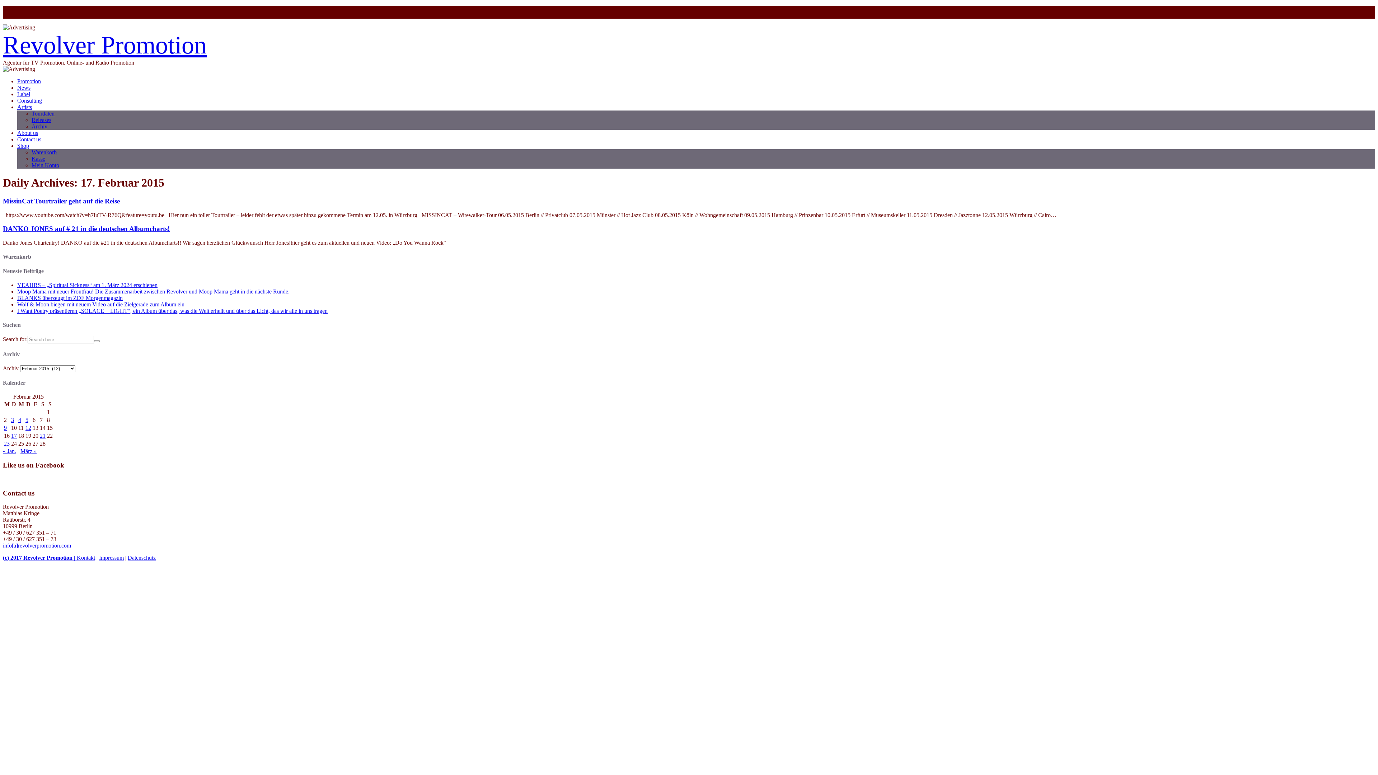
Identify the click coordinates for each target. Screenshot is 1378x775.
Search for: (15, 339)
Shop (23, 146)
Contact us (29, 139)
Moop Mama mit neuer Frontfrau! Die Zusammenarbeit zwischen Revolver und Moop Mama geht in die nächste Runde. (153, 291)
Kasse (38, 159)
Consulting (29, 101)
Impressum (111, 558)
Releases (41, 120)
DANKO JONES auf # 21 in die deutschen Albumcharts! (86, 228)
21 (43, 436)
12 (28, 428)
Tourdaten (43, 114)
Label (23, 94)
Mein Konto (45, 165)
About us (27, 133)
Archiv (39, 126)
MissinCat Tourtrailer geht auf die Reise (61, 201)
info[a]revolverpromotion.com (37, 545)
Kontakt (86, 558)
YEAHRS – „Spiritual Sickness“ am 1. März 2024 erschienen (87, 285)
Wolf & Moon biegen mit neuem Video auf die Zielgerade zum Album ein (100, 304)
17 (14, 436)
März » (28, 451)
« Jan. (9, 451)
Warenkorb (44, 152)
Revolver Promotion (105, 45)
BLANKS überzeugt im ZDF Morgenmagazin (70, 298)
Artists (24, 107)
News (24, 88)
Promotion (29, 81)
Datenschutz (142, 558)
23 (7, 444)
